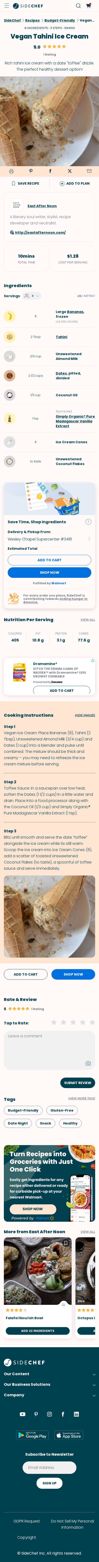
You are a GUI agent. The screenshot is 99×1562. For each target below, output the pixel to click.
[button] (7, 6)
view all (87, 1231)
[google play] (32, 1435)
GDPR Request (26, 1521)
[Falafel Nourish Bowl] (38, 1288)
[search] (78, 6)
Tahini (61, 337)
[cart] (88, 6)
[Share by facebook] (50, 171)
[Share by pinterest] (31, 171)
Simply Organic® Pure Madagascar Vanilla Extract (75, 421)
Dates (61, 373)
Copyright (26, 1537)
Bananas (75, 311)
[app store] (68, 1435)
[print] (10, 171)
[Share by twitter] (70, 171)
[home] (28, 6)
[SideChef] (24, 1365)
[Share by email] (89, 171)
